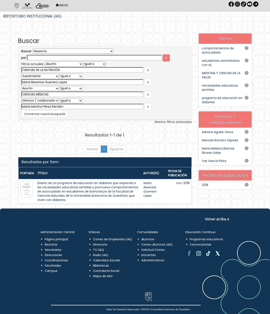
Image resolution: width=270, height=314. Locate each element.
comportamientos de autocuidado (218, 50)
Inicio (63, 5)
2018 (205, 185)
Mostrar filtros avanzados (173, 122)
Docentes (148, 255)
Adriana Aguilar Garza (217, 132)
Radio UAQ (100, 255)
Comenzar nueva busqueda (44, 114)
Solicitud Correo (153, 250)
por (23, 58)
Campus (51, 271)
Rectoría (51, 244)
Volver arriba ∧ (217, 219)
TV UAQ (98, 250)
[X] (217, 253)
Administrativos (152, 260)
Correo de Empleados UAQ (112, 239)
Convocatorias (200, 244)
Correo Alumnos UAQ (156, 244)
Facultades (53, 265)
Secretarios (53, 250)
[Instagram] (198, 253)
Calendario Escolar (106, 260)
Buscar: (26, 51)
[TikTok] (208, 253)
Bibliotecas (101, 265)
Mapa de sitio (103, 276)
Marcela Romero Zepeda (220, 140)
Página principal (56, 239)
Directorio (100, 244)
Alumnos (147, 239)
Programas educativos (206, 239)
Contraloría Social (106, 271)
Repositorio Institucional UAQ (32, 16)
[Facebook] (189, 253)
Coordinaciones (56, 260)
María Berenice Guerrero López (149, 189)
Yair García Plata (214, 161)
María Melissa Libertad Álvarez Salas (218, 150)
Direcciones (53, 255)
